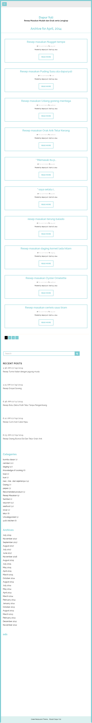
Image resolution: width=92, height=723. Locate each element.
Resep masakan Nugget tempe (46, 41)
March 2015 (8, 575)
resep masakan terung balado (46, 219)
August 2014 (8, 582)
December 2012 (10, 621)
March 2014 (8, 596)
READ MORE (46, 57)
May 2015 (7, 567)
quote (53, 164)
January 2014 (9, 603)
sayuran (52, 46)
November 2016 (10, 557)
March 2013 (8, 614)
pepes (5, 488)
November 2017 (10, 539)
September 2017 (10, 542)
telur (5, 513)
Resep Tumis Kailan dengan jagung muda (21, 371)
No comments (43, 46)
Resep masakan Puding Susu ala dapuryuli (46, 71)
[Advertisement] (10, 674)
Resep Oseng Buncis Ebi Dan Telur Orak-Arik (22, 439)
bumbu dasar (9, 459)
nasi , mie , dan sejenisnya (14, 481)
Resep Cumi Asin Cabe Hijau (15, 422)
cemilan (6, 463)
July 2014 (7, 585)
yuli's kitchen (8, 520)
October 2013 (9, 607)
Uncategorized (9, 517)
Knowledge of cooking (13, 470)
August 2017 (8, 546)
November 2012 (10, 625)
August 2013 (8, 610)
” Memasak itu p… (46, 159)
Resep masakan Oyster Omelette (46, 278)
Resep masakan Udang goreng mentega (46, 100)
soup (5, 510)
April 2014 (7, 592)
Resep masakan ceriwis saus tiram (46, 307)
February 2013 (9, 618)
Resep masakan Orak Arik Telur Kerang (46, 130)
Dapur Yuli (46, 17)
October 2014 (9, 578)
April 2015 (7, 571)
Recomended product (13, 492)
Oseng (6, 485)
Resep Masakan (10, 495)
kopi (5, 474)
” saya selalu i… (46, 189)
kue (53, 75)
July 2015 (7, 564)
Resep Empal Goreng (12, 388)
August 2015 (8, 560)
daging (53, 253)
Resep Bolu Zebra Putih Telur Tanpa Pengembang (25, 405)
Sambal (6, 499)
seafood (52, 105)
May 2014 (7, 589)
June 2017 (7, 553)
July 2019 (7, 535)
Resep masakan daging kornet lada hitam (46, 248)
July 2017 (7, 549)
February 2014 (9, 600)
